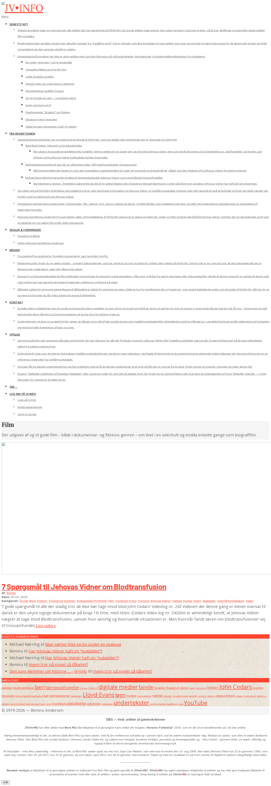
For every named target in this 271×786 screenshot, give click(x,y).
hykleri (213, 687)
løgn (120, 694)
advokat (7, 688)
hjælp (192, 688)
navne (157, 695)
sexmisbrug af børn (36, 704)
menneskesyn (144, 696)
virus (180, 704)
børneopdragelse (62, 687)
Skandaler (209, 601)
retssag (238, 696)
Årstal (24, 601)
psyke (185, 696)
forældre (160, 688)
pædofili (193, 696)
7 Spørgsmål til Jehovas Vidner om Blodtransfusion (84, 586)
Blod (32, 601)
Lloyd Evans (98, 695)
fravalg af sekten (177, 688)
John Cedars (235, 687)
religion (211, 696)
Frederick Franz (125, 601)
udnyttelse (94, 704)
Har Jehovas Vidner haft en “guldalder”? (65, 651)
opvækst (177, 696)
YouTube (195, 702)
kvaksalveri (76, 696)
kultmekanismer (59, 696)
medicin (131, 696)
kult (46, 696)
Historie (143, 601)
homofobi (201, 688)
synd (48, 704)
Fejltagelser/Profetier (92, 601)
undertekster (131, 703)
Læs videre (46, 625)
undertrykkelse (158, 704)
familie (145, 687)
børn (40, 687)
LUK (5, 782)
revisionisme (249, 696)
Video (250, 601)
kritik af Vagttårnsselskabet (29, 696)
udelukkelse (76, 703)
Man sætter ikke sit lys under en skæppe (83, 644)
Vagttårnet (172, 704)
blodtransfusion (23, 688)
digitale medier (118, 687)
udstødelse (107, 704)
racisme (202, 696)
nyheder (167, 696)
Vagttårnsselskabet (230, 601)
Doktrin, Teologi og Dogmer (56, 601)
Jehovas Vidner (161, 601)
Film (111, 601)
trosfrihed (58, 704)
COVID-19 (93, 688)
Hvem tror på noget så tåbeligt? (58, 664)
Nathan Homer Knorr (186, 601)
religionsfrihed (225, 696)
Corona (83, 688)
